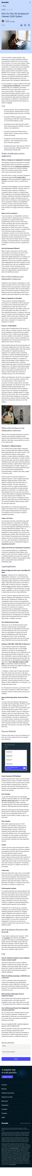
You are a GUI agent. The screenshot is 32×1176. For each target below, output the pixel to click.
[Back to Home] (5, 2)
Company (4, 1109)
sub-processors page (14, 1147)
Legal (3, 1117)
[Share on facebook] (28, 25)
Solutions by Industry (8, 1093)
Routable (7, 938)
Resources (5, 1101)
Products (4, 1085)
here (2, 1149)
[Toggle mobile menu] (30, 2)
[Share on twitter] (25, 25)
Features (4, 1089)
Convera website (12, 1164)
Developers (5, 1105)
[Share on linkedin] (21, 25)
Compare (4, 1113)
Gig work (4, 575)
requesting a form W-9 (8, 544)
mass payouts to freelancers (11, 85)
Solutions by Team (7, 1097)
